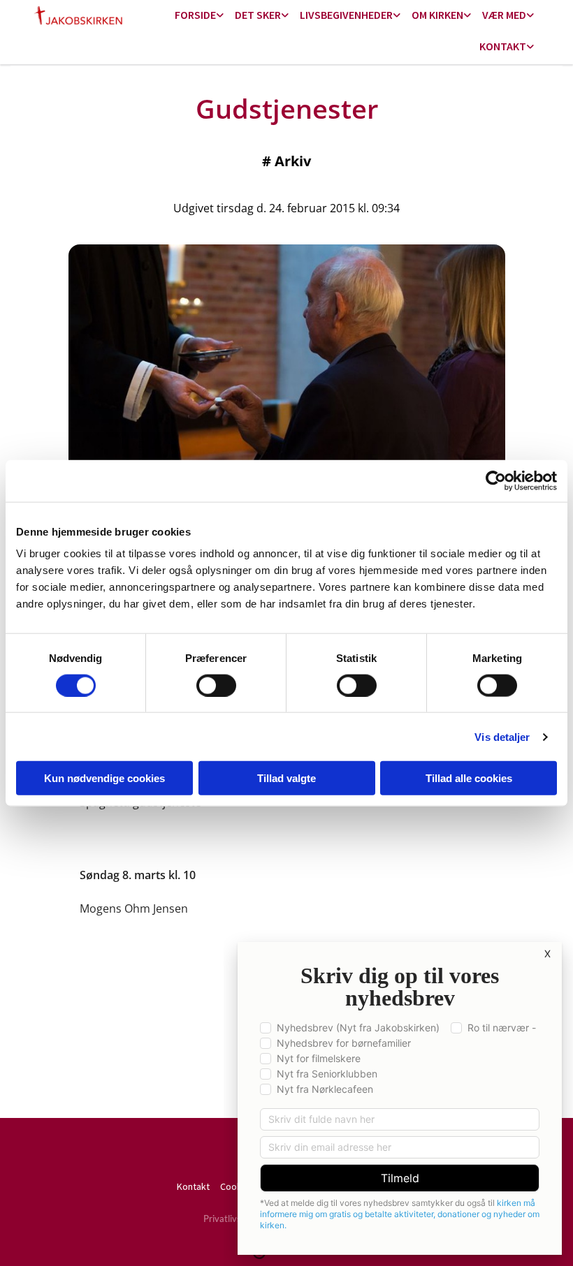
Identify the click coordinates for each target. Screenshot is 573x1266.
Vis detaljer (502, 736)
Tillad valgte (286, 778)
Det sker (258, 15)
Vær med (504, 15)
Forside (195, 15)
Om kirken (437, 15)
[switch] (216, 685)
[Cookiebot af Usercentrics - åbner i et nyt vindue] (496, 480)
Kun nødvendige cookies (104, 778)
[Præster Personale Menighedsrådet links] (530, 47)
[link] (199, 15)
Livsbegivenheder (346, 15)
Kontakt (502, 46)
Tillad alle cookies (469, 778)
